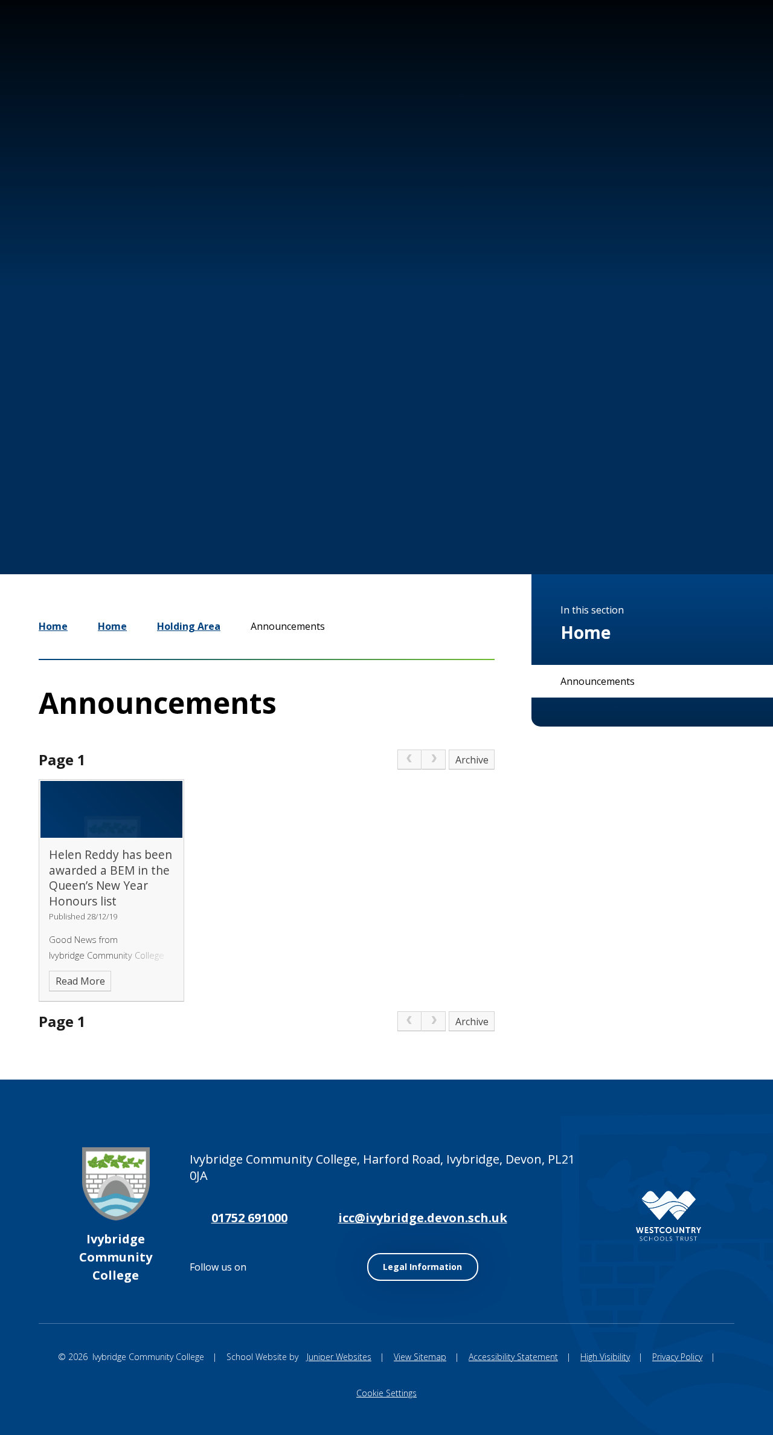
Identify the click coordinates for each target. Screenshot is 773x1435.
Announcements (288, 626)
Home (53, 626)
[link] (409, 760)
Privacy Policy (677, 1356)
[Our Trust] (668, 1216)
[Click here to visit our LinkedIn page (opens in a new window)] (681, 53)
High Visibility (605, 1356)
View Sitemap (420, 1356)
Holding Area (188, 626)
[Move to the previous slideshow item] (555, 503)
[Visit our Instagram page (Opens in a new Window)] (608, 53)
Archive (472, 759)
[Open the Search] (719, 53)
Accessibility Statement (513, 1356)
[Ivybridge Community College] (60, 78)
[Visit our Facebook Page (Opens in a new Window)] (644, 53)
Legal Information (422, 1266)
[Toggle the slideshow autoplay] (628, 503)
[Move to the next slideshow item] (592, 503)
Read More (80, 981)
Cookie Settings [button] (386, 1393)
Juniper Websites (339, 1356)
